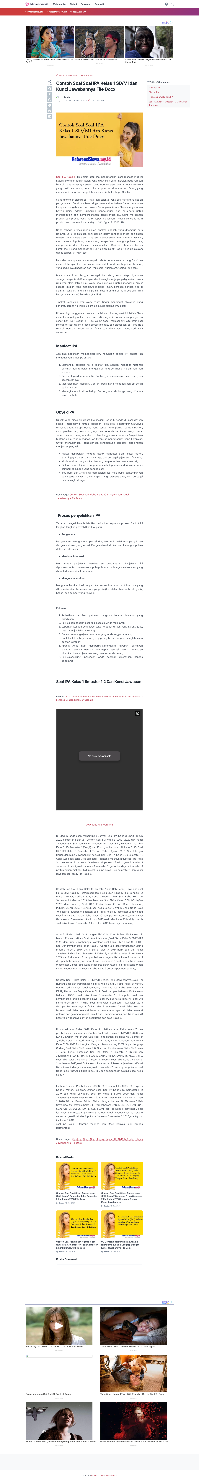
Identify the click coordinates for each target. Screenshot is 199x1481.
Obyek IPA (154, 92)
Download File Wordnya (99, 824)
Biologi (73, 4)
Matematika (59, 4)
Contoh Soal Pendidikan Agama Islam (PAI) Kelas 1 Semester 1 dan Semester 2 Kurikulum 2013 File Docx (76, 1196)
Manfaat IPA (155, 87)
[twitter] (49, 94)
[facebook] (49, 88)
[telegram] (49, 105)
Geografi (99, 4)
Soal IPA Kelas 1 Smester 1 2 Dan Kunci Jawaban (168, 103)
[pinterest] (49, 110)
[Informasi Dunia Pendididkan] (36, 4)
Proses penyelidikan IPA (161, 97)
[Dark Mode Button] (166, 4)
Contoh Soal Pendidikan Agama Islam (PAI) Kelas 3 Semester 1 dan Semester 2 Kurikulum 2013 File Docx (77, 1244)
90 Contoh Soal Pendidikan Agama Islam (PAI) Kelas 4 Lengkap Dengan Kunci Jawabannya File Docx (120, 1244)
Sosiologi (85, 4)
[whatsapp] (49, 99)
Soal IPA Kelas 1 (65, 176)
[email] (49, 116)
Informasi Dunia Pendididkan (104, 1475)
